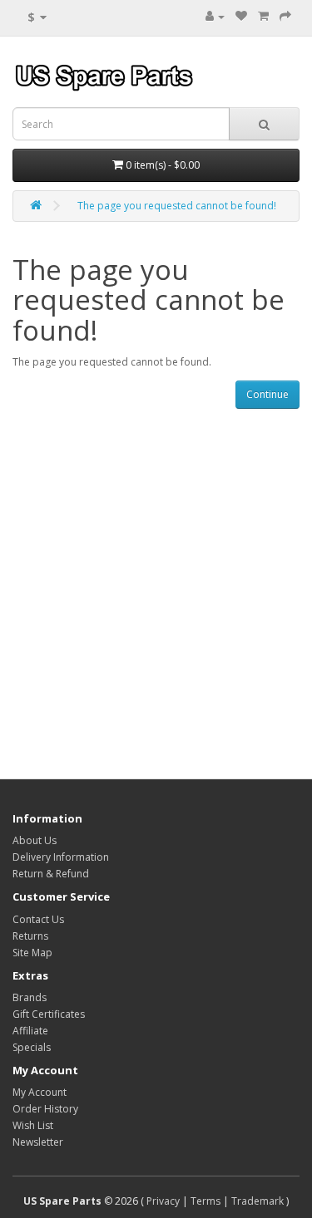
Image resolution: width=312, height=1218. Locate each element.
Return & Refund (50, 874)
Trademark (257, 1201)
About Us (34, 840)
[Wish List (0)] (241, 16)
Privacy (163, 1201)
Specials (31, 1047)
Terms (205, 1201)
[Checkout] (285, 16)
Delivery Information (60, 857)
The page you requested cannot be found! (176, 206)
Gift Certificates (48, 1014)
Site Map (32, 952)
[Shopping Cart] (263, 16)
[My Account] (215, 16)
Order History (45, 1109)
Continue (267, 394)
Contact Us (38, 919)
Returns (30, 936)
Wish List (32, 1125)
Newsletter (37, 1142)
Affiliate (30, 1031)
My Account (39, 1092)
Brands (29, 997)
